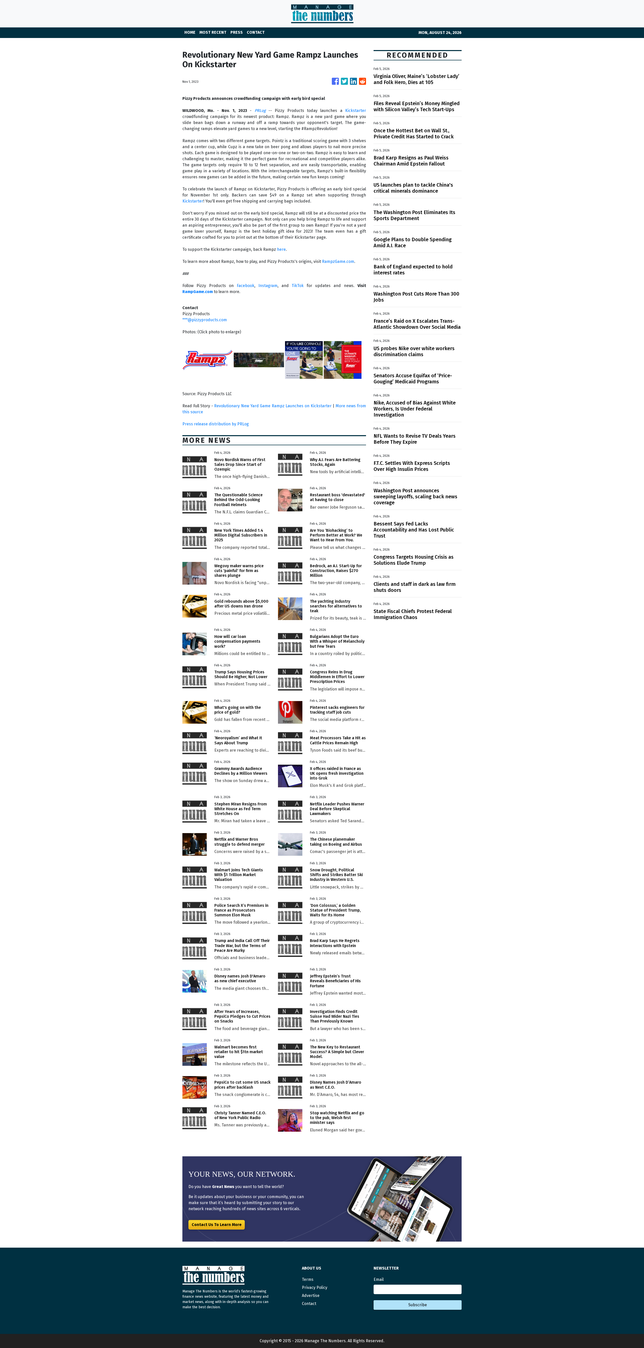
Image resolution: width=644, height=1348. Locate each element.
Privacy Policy (314, 1287)
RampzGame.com (338, 261)
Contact (309, 1303)
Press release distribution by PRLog (215, 424)
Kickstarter (355, 110)
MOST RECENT (212, 32)
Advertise (310, 1295)
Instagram (267, 285)
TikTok (298, 285)
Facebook (245, 285)
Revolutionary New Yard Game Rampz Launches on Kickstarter (272, 405)
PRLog (260, 110)
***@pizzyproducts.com (204, 319)
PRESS (236, 32)
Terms (307, 1279)
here (281, 249)
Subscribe (417, 1304)
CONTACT (256, 32)
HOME (189, 32)
